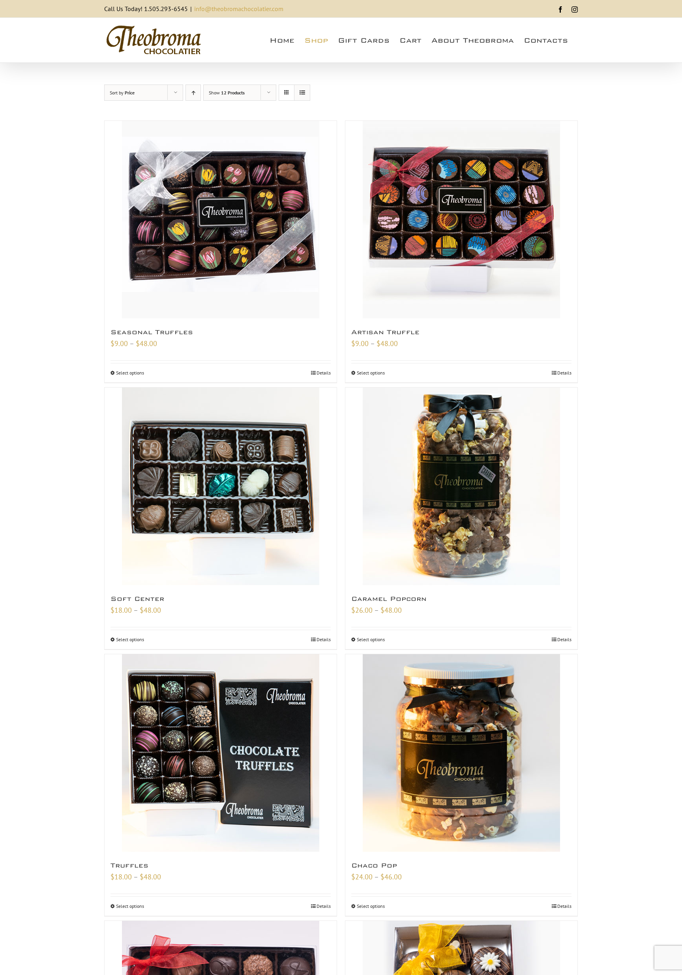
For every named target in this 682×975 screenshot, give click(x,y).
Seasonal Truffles (152, 332)
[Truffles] (221, 753)
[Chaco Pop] (461, 753)
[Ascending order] (193, 93)
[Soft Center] (221, 486)
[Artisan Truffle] (461, 219)
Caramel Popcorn (389, 599)
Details (324, 373)
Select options (130, 373)
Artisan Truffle (385, 332)
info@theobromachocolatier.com (238, 9)
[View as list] (302, 92)
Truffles (129, 865)
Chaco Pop (374, 865)
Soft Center (137, 599)
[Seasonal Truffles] (221, 219)
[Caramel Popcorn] (461, 486)
